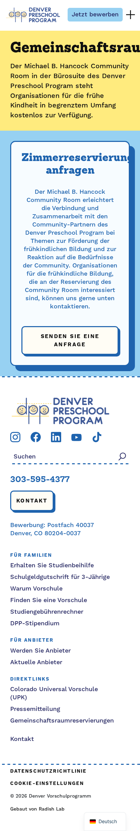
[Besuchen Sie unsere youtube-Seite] (76, 437)
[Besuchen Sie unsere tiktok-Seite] (97, 437)
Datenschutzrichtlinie (48, 771)
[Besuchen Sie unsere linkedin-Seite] (56, 437)
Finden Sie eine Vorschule (48, 600)
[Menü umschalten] (130, 14)
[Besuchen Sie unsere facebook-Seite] (36, 437)
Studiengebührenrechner (46, 612)
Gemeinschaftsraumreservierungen (62, 721)
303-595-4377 (40, 480)
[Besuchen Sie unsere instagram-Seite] (15, 437)
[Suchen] (122, 456)
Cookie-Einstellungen (47, 783)
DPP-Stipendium (34, 623)
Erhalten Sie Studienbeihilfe (52, 565)
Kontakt (32, 500)
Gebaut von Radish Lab (37, 809)
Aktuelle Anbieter (36, 662)
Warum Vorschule (36, 589)
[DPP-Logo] (60, 410)
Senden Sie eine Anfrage (70, 340)
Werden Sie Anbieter (40, 651)
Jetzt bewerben (95, 14)
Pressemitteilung (35, 709)
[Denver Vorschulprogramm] (33, 15)
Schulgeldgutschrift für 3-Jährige (60, 577)
